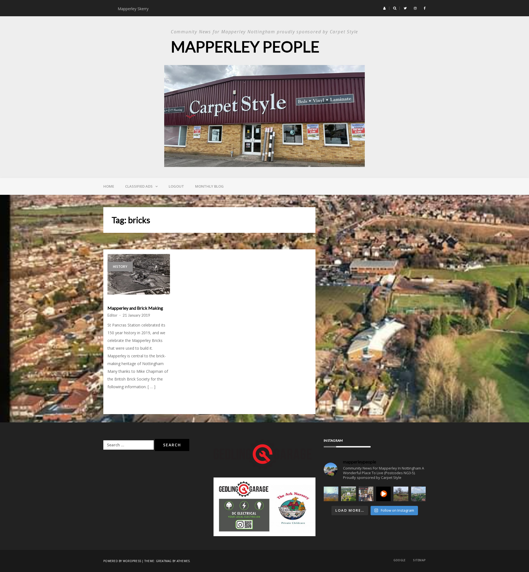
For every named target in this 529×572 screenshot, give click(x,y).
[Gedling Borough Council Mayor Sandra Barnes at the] (366, 494)
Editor (112, 315)
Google (399, 560)
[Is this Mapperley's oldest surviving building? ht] (348, 494)
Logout (176, 186)
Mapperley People (245, 46)
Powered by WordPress (122, 561)
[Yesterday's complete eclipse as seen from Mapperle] (383, 494)
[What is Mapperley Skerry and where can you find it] (400, 494)
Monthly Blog (209, 186)
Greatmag (164, 561)
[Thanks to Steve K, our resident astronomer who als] (331, 494)
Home (108, 186)
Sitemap (419, 560)
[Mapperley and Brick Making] (138, 274)
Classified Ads (139, 186)
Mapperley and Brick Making (135, 308)
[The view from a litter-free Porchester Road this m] (418, 494)
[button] (384, 8)
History (120, 266)
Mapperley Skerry (134, 8)
